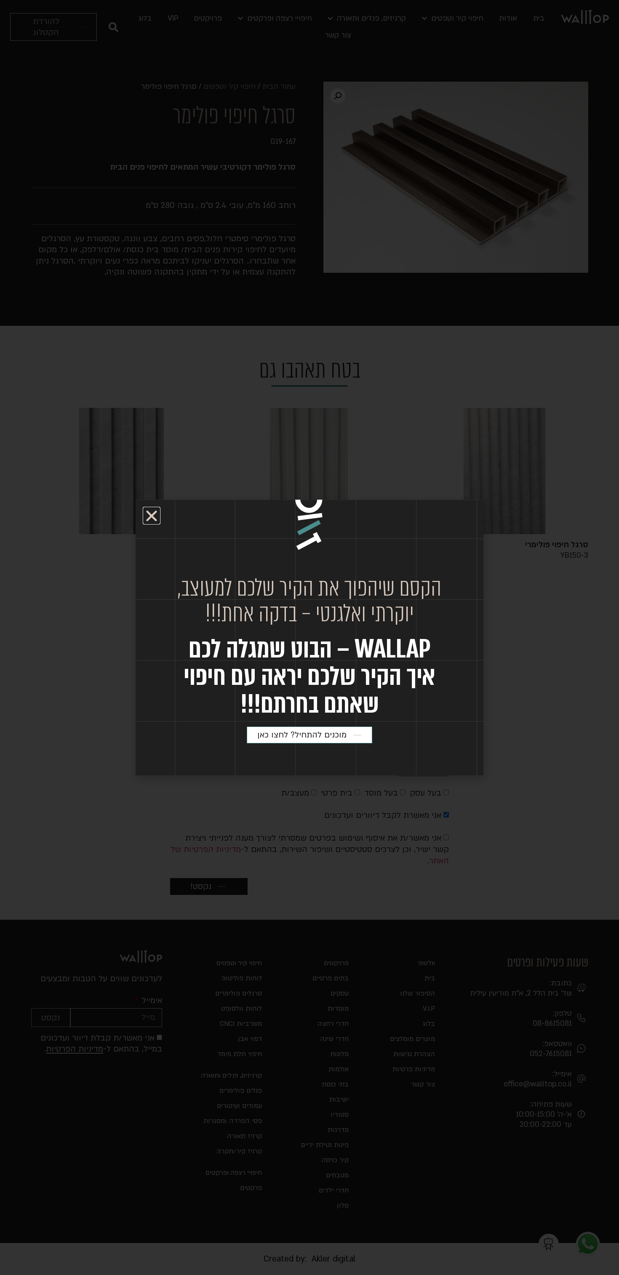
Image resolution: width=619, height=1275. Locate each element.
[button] (151, 515)
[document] (309, 637)
